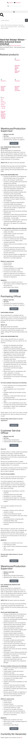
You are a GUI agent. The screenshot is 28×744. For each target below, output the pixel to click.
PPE (6, 25)
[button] (14, 12)
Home (2, 25)
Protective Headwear (13, 25)
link (21, 737)
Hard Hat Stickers (16, 45)
